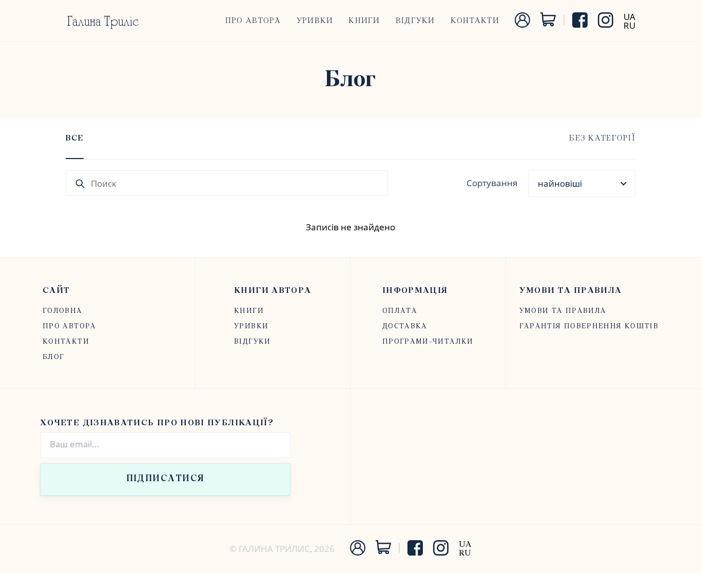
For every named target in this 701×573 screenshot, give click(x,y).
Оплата (399, 311)
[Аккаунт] (522, 24)
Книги (364, 21)
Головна (63, 311)
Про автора (253, 21)
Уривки (315, 21)
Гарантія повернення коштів (588, 326)
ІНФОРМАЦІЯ (415, 290)
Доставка (404, 326)
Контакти (475, 21)
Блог (53, 357)
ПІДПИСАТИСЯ (165, 479)
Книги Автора (272, 290)
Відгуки (415, 21)
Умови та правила (570, 290)
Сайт (56, 290)
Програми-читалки (428, 342)
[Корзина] (548, 23)
